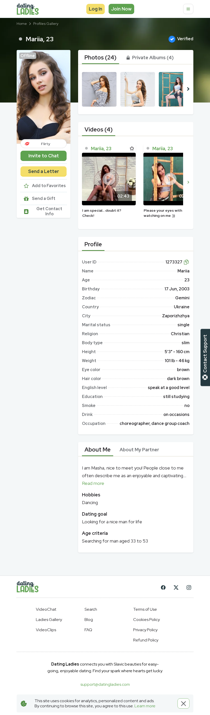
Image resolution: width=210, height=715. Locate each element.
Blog (89, 619)
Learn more (144, 706)
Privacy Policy (145, 629)
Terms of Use (145, 609)
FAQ (88, 629)
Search (91, 609)
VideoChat (46, 609)
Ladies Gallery (49, 619)
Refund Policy (145, 640)
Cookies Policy (146, 619)
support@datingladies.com (105, 684)
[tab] (100, 57)
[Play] (109, 179)
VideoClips (46, 629)
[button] (43, 97)
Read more (93, 483)
